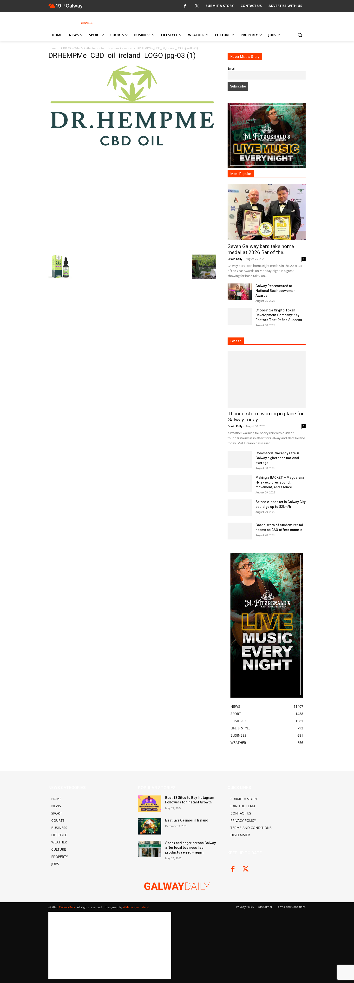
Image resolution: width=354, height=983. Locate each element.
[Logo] (86, 23)
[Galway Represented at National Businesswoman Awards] (240, 291)
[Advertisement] (132, 200)
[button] (300, 35)
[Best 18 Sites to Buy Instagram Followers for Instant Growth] (149, 803)
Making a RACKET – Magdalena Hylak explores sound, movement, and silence (280, 482)
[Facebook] (184, 6)
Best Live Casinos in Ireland (186, 820)
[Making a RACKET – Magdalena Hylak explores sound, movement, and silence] (240, 483)
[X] (196, 6)
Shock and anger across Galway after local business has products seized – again (190, 847)
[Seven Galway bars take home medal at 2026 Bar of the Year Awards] (267, 212)
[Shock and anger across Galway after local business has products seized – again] (149, 849)
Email (231, 69)
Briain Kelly (235, 259)
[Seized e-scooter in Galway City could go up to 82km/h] (240, 507)
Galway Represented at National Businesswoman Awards (275, 290)
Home (52, 48)
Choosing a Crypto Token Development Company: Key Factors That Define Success (279, 315)
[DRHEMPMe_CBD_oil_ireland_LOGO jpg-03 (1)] (132, 145)
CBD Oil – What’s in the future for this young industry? (96, 48)
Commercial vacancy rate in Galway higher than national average (277, 458)
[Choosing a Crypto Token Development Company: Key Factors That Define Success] (240, 316)
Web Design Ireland (136, 907)
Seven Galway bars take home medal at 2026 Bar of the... (261, 249)
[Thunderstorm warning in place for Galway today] (267, 379)
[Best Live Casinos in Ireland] (149, 826)
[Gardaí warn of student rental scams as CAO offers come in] (240, 531)
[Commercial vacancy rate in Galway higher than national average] (240, 459)
